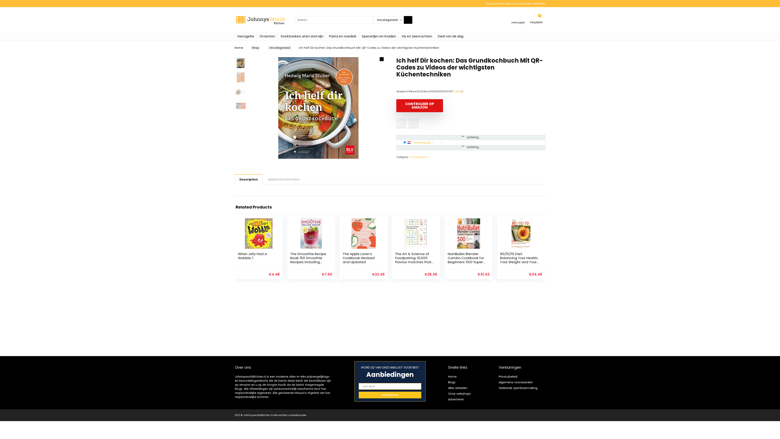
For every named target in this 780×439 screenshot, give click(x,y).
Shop (255, 48)
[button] (382, 59)
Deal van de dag (450, 36)
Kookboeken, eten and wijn (302, 36)
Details (458, 91)
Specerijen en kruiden (379, 36)
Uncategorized (279, 48)
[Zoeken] (408, 20)
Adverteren (456, 399)
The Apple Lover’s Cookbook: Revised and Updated (359, 257)
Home (239, 48)
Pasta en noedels (342, 36)
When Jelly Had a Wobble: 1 (252, 255)
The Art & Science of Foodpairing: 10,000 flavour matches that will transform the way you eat (414, 262)
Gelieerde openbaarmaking (518, 388)
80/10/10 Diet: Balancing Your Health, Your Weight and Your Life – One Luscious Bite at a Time (519, 262)
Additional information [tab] (284, 179)
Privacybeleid (508, 377)
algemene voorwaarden (516, 382)
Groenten (267, 36)
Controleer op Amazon (419, 105)
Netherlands (422, 142)
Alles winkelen (457, 388)
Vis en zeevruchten (417, 36)
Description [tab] (248, 179)
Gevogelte (245, 36)
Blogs (451, 382)
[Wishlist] (518, 18)
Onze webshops (459, 394)
